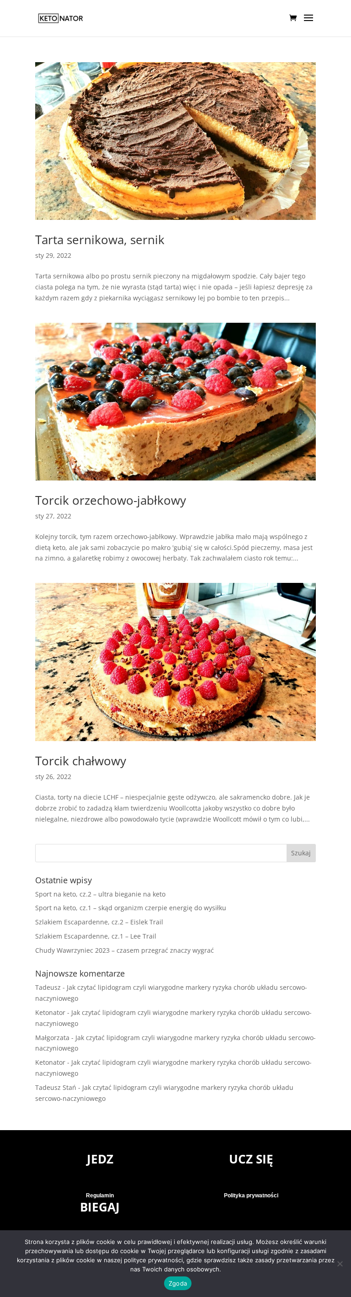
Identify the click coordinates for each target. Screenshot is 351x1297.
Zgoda (178, 1283)
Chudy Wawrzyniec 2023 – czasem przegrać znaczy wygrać (124, 950)
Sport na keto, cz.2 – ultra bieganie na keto (100, 894)
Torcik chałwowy (80, 761)
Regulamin (100, 1195)
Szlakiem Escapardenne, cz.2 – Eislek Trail (99, 922)
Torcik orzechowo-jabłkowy (110, 500)
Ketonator (50, 1012)
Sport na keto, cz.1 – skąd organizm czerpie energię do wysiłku (130, 907)
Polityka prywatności (251, 1195)
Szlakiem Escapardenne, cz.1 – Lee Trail (95, 936)
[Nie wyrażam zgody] (339, 1263)
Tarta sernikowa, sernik (100, 239)
